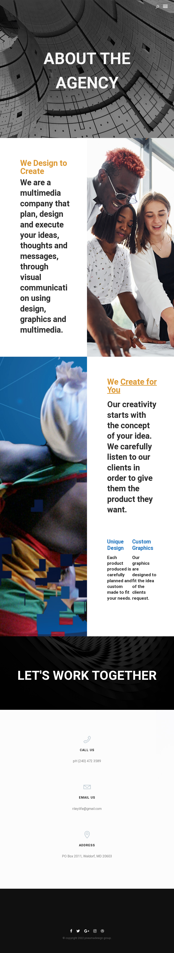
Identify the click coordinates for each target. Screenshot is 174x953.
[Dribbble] (102, 932)
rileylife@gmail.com (87, 809)
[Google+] (86, 932)
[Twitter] (78, 932)
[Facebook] (71, 932)
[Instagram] (95, 932)
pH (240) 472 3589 (87, 761)
